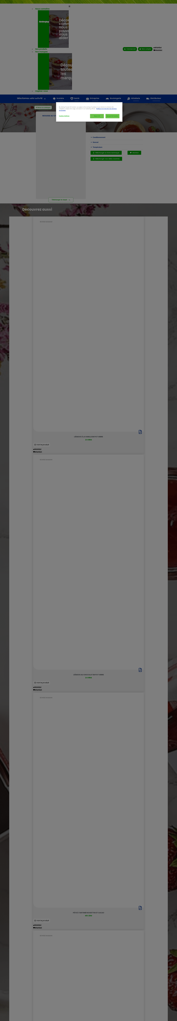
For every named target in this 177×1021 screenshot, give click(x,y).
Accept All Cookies (112, 116)
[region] (89, 112)
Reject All (97, 116)
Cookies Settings (64, 116)
